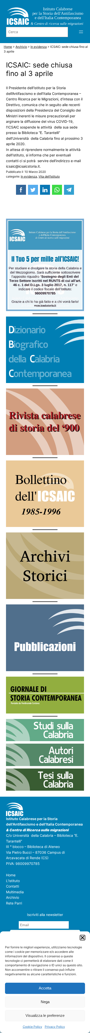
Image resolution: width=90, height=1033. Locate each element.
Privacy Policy (55, 1027)
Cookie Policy (32, 1027)
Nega (45, 1002)
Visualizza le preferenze (45, 1015)
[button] (82, 937)
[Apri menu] (81, 32)
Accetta (45, 988)
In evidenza (29, 176)
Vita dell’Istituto (49, 176)
